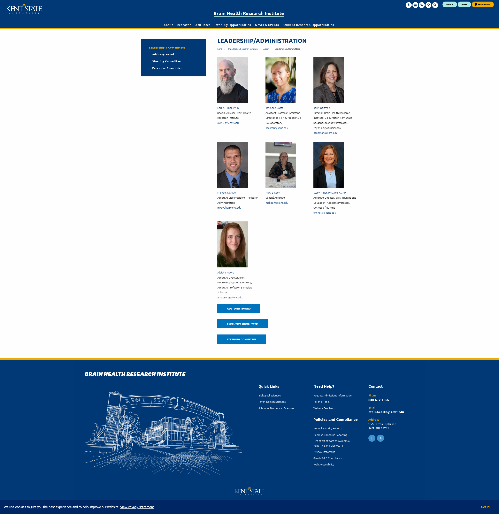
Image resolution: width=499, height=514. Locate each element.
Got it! (485, 506)
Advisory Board (239, 308)
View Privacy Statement (137, 506)
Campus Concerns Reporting (330, 435)
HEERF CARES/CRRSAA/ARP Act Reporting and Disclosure (332, 443)
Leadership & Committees (167, 47)
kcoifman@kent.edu (325, 132)
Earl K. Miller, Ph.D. (228, 107)
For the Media (321, 401)
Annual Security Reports (327, 428)
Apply (449, 4)
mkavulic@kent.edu (229, 207)
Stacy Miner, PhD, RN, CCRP (329, 192)
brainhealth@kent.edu (386, 412)
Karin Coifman (321, 107)
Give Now (484, 4)
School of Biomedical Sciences (276, 408)
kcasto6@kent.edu (276, 128)
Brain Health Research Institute (249, 13)
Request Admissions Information (332, 395)
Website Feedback (324, 408)
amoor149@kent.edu (229, 297)
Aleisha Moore (225, 272)
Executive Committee (242, 323)
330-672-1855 (378, 400)
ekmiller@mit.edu (228, 122)
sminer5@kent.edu (324, 212)
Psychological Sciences (272, 401)
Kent (219, 48)
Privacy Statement (324, 451)
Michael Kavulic (226, 192)
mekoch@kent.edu (276, 202)
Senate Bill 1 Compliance (327, 458)
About (266, 48)
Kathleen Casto (274, 107)
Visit (464, 4)
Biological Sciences (269, 395)
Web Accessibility (323, 464)
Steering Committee (241, 339)
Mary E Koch (272, 192)
